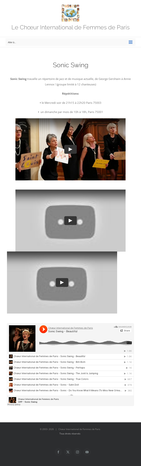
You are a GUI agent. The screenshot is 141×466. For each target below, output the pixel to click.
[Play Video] (70, 149)
